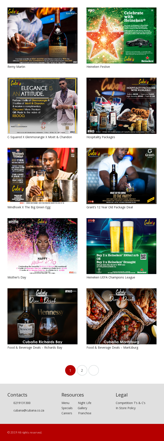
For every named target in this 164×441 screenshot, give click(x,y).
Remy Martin (16, 67)
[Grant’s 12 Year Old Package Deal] (121, 176)
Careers (67, 413)
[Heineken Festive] (121, 35)
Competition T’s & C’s (130, 403)
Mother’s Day (16, 277)
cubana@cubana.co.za (28, 410)
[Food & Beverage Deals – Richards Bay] (42, 316)
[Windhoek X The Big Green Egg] (42, 176)
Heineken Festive (98, 67)
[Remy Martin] (42, 35)
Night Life (84, 403)
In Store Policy (126, 408)
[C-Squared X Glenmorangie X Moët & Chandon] (42, 106)
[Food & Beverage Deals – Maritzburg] (121, 316)
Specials (68, 408)
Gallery (82, 408)
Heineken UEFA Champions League (110, 277)
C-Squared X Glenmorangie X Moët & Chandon (39, 137)
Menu (70, 403)
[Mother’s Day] (42, 246)
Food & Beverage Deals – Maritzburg (112, 347)
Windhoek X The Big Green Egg (28, 207)
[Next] (93, 370)
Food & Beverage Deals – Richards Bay (34, 347)
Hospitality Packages (100, 137)
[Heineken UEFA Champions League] (121, 246)
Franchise (84, 413)
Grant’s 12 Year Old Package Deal (109, 207)
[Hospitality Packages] (121, 106)
